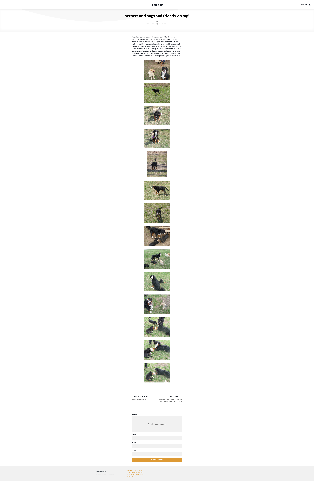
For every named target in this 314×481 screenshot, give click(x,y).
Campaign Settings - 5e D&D (135, 470)
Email (134, 442)
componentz (111, 474)
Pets (157, 21)
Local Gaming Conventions (135, 474)
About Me (130, 476)
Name (134, 434)
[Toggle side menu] (4, 5)
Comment (135, 414)
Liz (159, 24)
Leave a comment (151, 24)
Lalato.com (157, 4)
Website (134, 450)
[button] (309, 5)
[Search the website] (306, 5)
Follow (302, 4)
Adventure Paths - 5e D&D (135, 472)
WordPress (98, 474)
